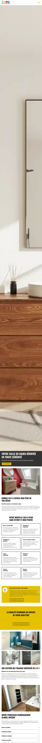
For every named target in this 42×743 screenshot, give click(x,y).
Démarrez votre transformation (21, 623)
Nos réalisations (6, 463)
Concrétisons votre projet (16, 599)
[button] (21, 727)
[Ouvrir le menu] (38, 2)
